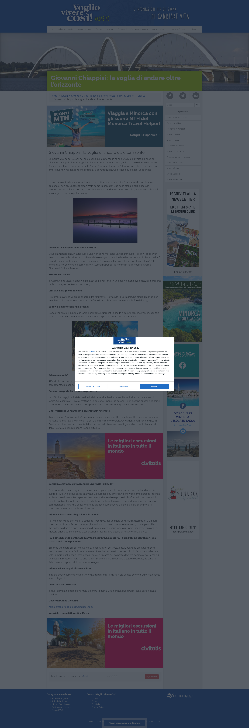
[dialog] (124, 364)
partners (92, 352)
